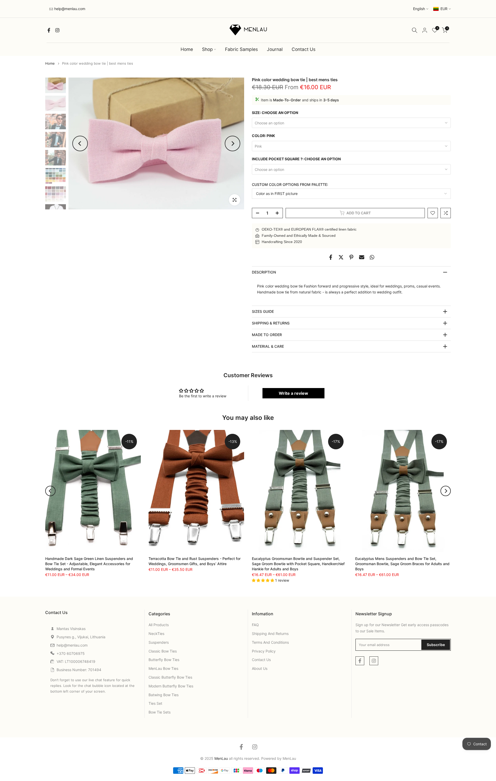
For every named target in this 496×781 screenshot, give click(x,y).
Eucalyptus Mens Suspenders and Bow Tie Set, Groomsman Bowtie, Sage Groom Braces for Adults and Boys (402, 563)
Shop (207, 49)
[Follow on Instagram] (57, 30)
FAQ (255, 625)
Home (187, 49)
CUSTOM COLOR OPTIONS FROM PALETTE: (290, 184)
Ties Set (155, 703)
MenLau (289, 758)
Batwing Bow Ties (164, 695)
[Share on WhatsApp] (372, 257)
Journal (275, 49)
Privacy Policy (264, 651)
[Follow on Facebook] (49, 30)
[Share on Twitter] (341, 257)
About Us (259, 668)
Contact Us (303, 49)
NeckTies (156, 633)
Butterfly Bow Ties (164, 659)
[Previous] (80, 143)
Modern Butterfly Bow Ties (171, 686)
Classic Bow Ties (163, 651)
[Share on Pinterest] (351, 257)
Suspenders (159, 642)
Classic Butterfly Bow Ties (170, 677)
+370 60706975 (71, 653)
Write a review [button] (293, 393)
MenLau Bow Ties (163, 668)
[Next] (232, 143)
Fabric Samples (241, 49)
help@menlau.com (69, 8)
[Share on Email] (361, 257)
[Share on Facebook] (330, 257)
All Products (159, 625)
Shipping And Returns (270, 633)
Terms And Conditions (270, 642)
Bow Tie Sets (160, 712)
